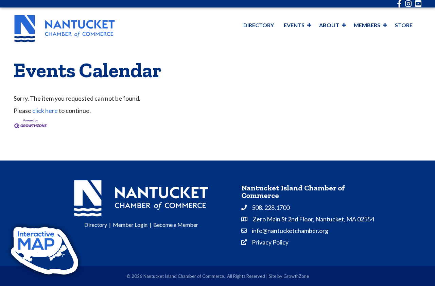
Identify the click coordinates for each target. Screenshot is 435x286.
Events (294, 25)
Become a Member (175, 224)
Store (404, 25)
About (329, 25)
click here (45, 110)
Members (367, 25)
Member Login (130, 224)
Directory (258, 25)
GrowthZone (296, 276)
